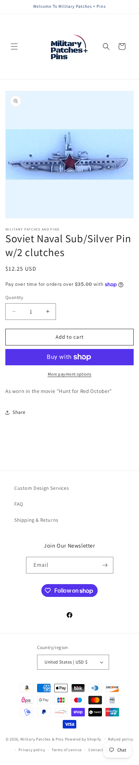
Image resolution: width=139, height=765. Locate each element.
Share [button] (19, 412)
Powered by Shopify (83, 738)
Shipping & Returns (36, 520)
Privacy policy (32, 749)
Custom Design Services (41, 488)
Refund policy (120, 739)
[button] (14, 46)
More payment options (70, 374)
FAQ (18, 504)
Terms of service (67, 749)
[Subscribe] (105, 565)
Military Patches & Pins (42, 738)
